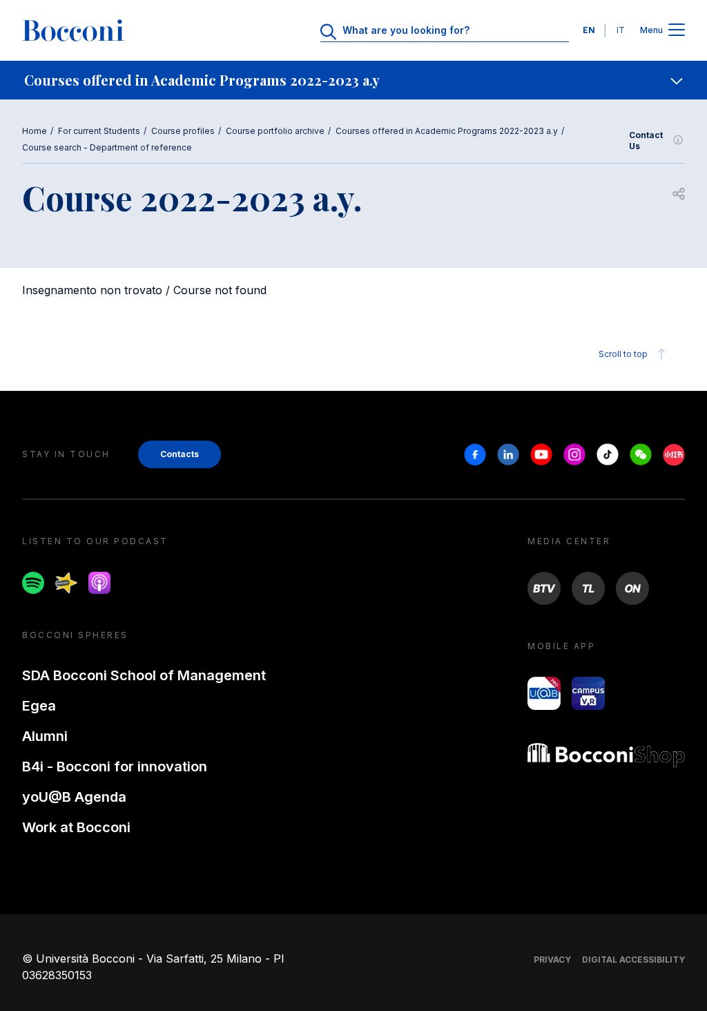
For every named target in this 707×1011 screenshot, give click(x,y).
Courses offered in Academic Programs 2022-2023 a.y (447, 131)
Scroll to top (623, 354)
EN (589, 30)
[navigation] (353, 80)
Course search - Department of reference (107, 147)
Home (34, 131)
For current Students (99, 131)
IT (621, 30)
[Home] (73, 30)
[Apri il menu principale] (676, 31)
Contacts (179, 454)
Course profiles (183, 131)
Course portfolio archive (275, 131)
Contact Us (646, 140)
